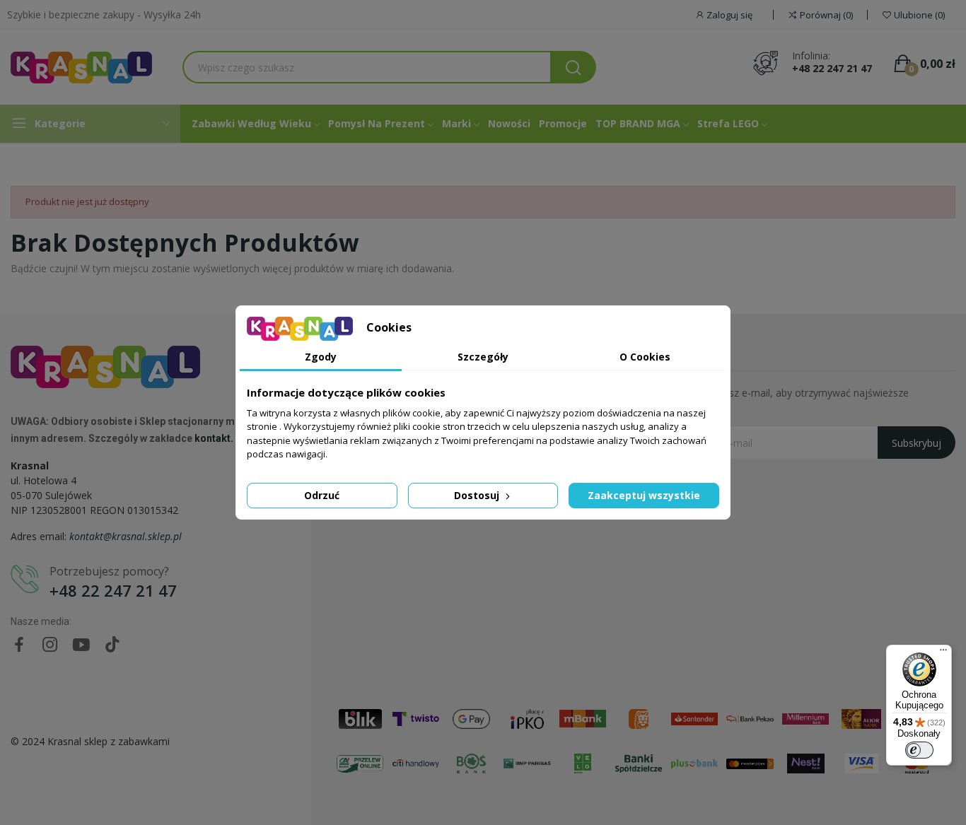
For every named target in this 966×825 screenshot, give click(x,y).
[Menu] (943, 653)
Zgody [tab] (321, 356)
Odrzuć (321, 495)
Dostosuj (478, 495)
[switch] (919, 750)
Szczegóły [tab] (483, 356)
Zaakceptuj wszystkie (644, 495)
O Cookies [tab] (644, 356)
